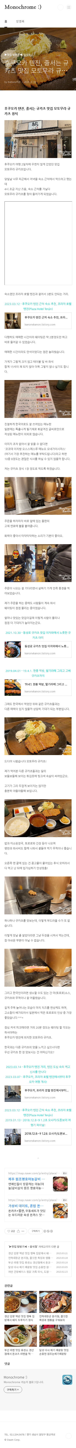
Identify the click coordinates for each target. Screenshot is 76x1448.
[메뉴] (69, 7)
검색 (60, 7)
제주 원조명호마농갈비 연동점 (26, 1179)
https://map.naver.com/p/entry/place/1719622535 (34, 1200)
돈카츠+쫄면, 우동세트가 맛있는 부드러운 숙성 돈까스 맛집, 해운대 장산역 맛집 (27, 1212)
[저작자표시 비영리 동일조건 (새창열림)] (48, 1231)
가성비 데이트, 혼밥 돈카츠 (25, 1205)
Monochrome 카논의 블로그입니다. (24, 1382)
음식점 (33, 1246)
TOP (69, 1436)
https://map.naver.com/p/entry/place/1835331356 (34, 1173)
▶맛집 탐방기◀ (18, 1246)
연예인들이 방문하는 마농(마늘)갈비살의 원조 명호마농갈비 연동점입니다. (26, 1186)
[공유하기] (18, 1231)
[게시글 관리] (23, 1231)
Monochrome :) (22, 7)
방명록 (20, 21)
